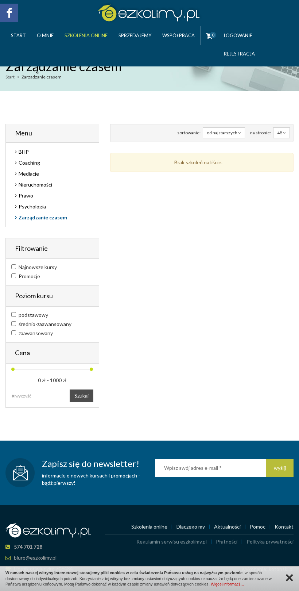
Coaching (29, 163)
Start (18, 35)
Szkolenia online (86, 35)
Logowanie (238, 35)
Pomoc (257, 526)
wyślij (280, 468)
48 (280, 132)
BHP (24, 152)
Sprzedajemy (135, 35)
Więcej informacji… (227, 584)
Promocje (29, 276)
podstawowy (33, 315)
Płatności (226, 541)
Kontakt (284, 526)
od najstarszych (222, 132)
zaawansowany (36, 333)
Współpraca (178, 35)
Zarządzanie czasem (43, 217)
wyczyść (23, 396)
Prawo (26, 195)
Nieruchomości (35, 184)
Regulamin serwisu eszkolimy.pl (171, 541)
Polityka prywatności (270, 541)
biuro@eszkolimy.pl (35, 557)
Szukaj (81, 395)
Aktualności (227, 526)
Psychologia (32, 206)
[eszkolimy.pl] (149, 11)
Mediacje (29, 173)
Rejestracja (239, 54)
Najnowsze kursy (38, 267)
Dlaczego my (190, 526)
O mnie (45, 35)
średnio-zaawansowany (45, 324)
